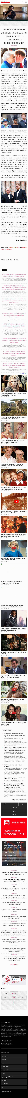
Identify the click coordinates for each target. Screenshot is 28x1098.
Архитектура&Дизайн (7, 1077)
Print (3, 260)
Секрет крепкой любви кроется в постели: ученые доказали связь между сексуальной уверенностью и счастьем (15, 748)
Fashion (4, 1059)
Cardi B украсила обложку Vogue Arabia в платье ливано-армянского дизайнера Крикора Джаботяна (14, 958)
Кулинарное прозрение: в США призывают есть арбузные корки (14, 917)
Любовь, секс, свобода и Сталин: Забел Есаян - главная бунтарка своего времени (14, 873)
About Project (5, 1022)
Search (14, 1008)
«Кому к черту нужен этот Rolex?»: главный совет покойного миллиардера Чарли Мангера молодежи (14, 949)
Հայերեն (16, 259)
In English (9, 260)
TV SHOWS (14, 807)
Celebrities (4, 1080)
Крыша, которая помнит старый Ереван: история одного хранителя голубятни (14, 880)
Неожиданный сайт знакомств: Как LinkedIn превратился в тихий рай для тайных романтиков (14, 735)
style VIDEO (5, 1083)
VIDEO (14, 815)
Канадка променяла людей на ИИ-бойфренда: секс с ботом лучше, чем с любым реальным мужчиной (14, 785)
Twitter (3, 249)
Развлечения (5, 1070)
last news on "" (19, 799)
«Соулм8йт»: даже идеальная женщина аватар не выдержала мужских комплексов (14, 889)
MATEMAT (9, 1091)
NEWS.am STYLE (13, 247)
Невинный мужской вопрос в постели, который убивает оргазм (14, 777)
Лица (3, 1087)
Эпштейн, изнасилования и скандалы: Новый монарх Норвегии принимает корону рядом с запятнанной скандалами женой (14, 932)
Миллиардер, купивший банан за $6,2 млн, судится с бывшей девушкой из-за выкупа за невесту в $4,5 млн (14, 941)
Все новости (5, 1056)
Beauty (3, 1063)
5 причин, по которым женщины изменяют (13, 765)
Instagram (9, 249)
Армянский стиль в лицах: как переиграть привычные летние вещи (14, 903)
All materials (14, 965)
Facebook (24, 247)
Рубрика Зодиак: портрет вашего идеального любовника (14, 910)
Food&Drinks (5, 1066)
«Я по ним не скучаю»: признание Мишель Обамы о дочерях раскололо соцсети (14, 924)
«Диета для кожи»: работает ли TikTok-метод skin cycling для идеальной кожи (14, 896)
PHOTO (14, 811)
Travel (3, 1073)
